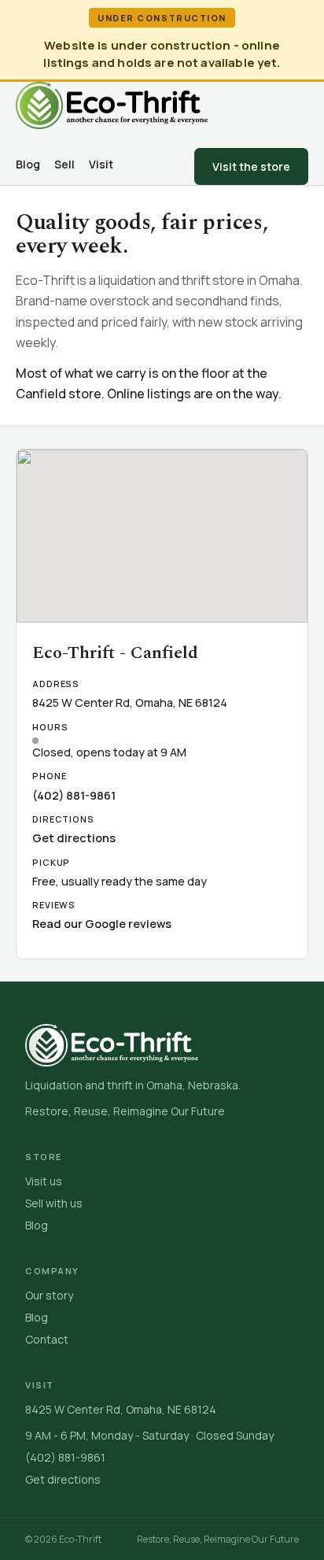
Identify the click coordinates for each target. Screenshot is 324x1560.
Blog (28, 164)
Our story (49, 1295)
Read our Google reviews (101, 923)
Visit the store (251, 166)
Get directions (74, 837)
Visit (101, 164)
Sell (64, 164)
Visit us (43, 1181)
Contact (46, 1339)
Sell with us (54, 1203)
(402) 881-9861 (74, 795)
